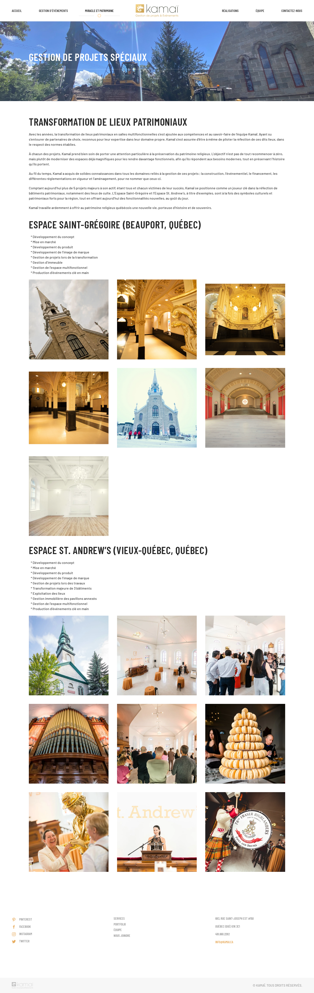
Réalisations (230, 11)
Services (119, 918)
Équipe (260, 11)
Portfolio (120, 924)
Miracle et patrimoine (99, 11)
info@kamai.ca (224, 942)
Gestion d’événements (53, 11)
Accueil (17, 11)
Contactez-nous (291, 11)
